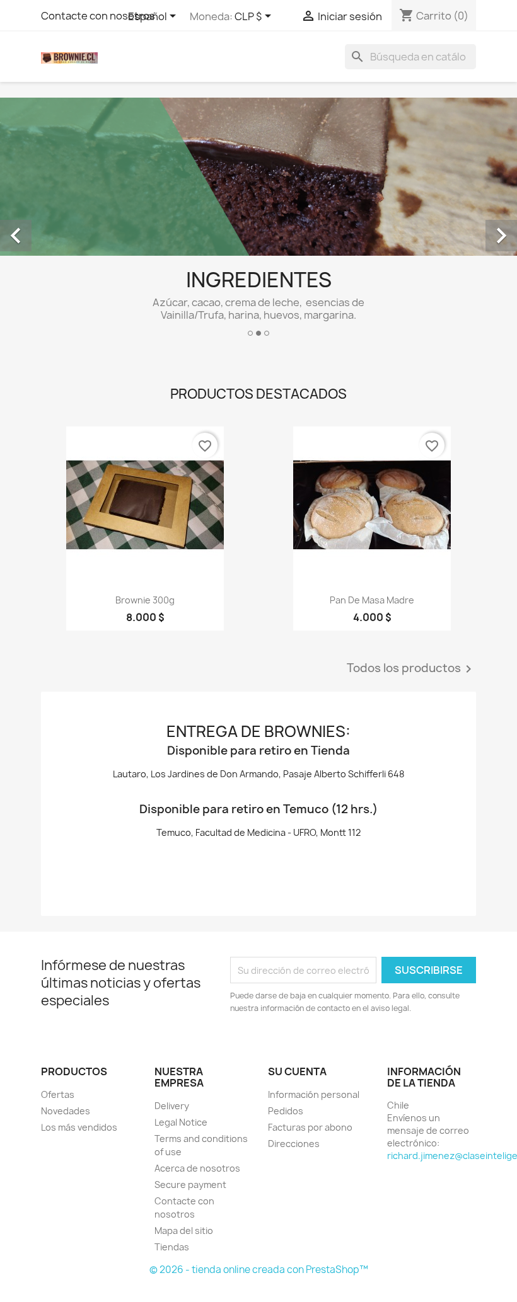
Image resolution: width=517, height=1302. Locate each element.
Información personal (313, 1094)
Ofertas (57, 1094)
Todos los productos (411, 669)
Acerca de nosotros (197, 1168)
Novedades (65, 1111)
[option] (258, 222)
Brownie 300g (145, 600)
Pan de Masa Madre (372, 600)
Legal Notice (180, 1122)
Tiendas (171, 1247)
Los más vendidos (79, 1127)
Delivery (171, 1106)
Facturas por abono (310, 1127)
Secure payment (190, 1185)
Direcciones (294, 1144)
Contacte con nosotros (98, 16)
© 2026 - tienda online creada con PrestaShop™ (258, 1269)
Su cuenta (297, 1071)
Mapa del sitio (183, 1230)
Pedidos (285, 1111)
